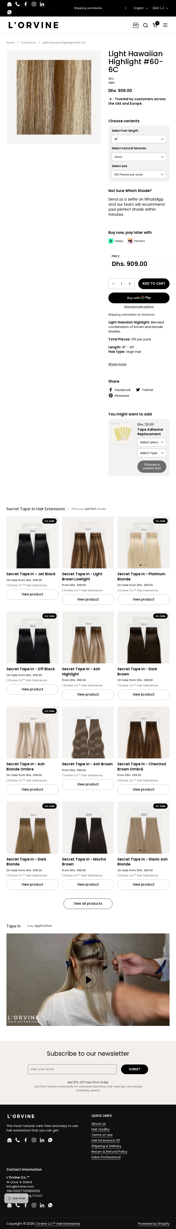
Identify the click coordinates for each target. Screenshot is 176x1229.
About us (98, 1123)
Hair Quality (100, 1129)
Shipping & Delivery (106, 1146)
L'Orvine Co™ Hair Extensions (57, 1223)
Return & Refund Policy (109, 1151)
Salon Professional (106, 1157)
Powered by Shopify (154, 1223)
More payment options (139, 306)
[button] (145, 25)
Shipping (114, 315)
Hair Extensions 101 (105, 1140)
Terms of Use (102, 1134)
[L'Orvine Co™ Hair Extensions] (33, 25)
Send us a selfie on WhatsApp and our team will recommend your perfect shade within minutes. (136, 207)
